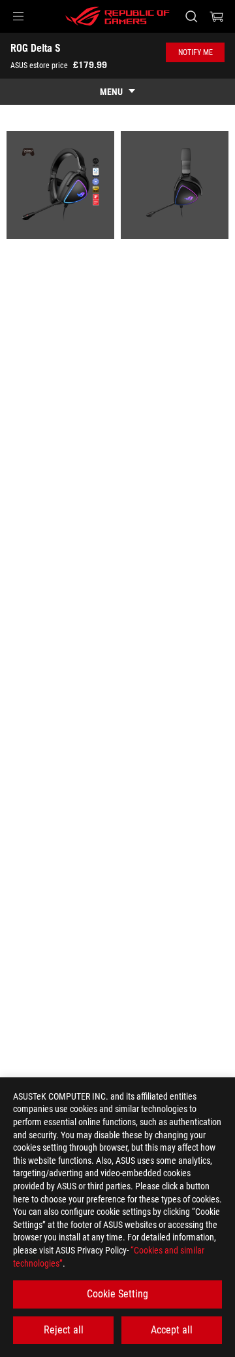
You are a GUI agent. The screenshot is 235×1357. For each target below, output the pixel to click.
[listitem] (60, 185)
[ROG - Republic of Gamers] (117, 16)
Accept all (172, 1330)
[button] (18, 16)
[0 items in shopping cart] (217, 16)
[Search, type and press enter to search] (191, 16)
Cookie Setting (117, 1294)
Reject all (64, 1330)
